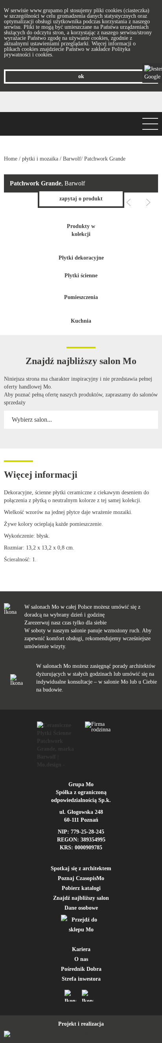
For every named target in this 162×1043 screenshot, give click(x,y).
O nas (81, 959)
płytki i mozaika (40, 159)
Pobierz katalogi (81, 888)
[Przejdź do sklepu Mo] (81, 925)
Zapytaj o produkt (81, 199)
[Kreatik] (81, 1034)
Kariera (81, 949)
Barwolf (72, 159)
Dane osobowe (81, 908)
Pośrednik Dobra (81, 969)
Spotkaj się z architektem (81, 868)
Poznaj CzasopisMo (81, 878)
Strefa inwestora (81, 979)
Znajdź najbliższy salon (81, 898)
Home (10, 159)
